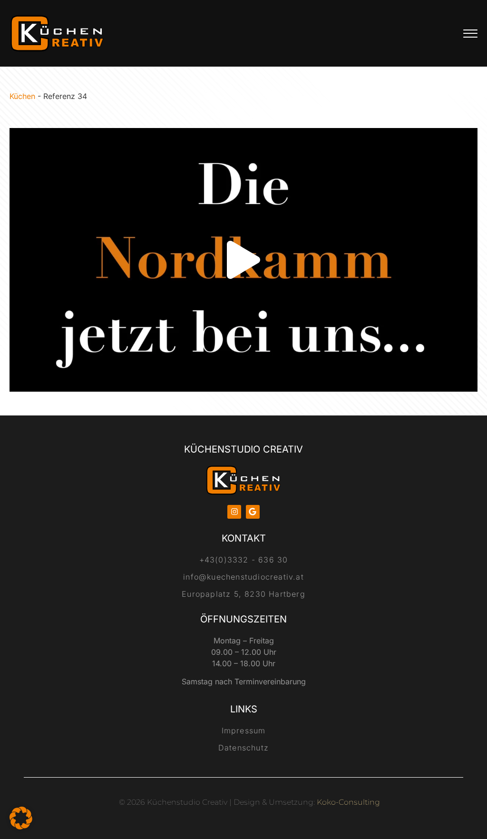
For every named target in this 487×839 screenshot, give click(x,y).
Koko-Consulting (348, 802)
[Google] (253, 512)
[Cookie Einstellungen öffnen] (21, 826)
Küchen (22, 96)
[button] (243, 260)
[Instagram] (234, 512)
